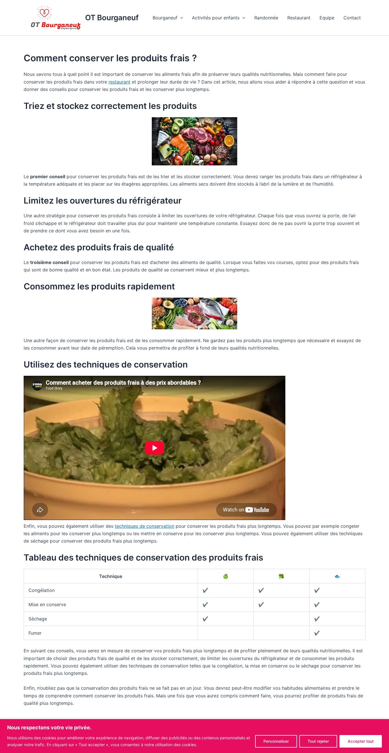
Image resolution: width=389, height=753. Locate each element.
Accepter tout (361, 741)
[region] (194, 736)
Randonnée (266, 18)
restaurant (119, 82)
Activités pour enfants (215, 18)
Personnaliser (276, 741)
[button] (180, 17)
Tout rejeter (318, 741)
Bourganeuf (165, 18)
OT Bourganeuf (112, 17)
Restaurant (298, 18)
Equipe (327, 18)
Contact (352, 18)
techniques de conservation (144, 526)
